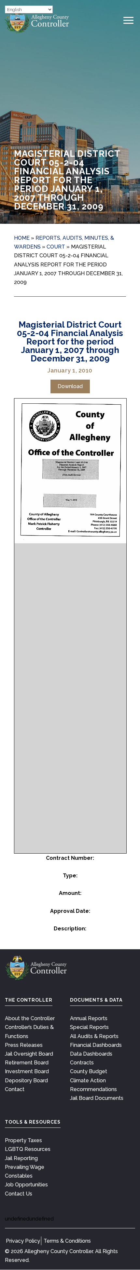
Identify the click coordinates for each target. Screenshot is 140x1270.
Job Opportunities (26, 1185)
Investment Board (27, 1071)
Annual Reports (88, 1018)
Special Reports (89, 1027)
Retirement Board (27, 1063)
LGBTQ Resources (27, 1149)
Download (70, 386)
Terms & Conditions (67, 1241)
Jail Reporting (21, 1158)
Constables (19, 1176)
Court (56, 247)
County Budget (88, 1071)
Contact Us (18, 1194)
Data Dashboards (91, 1054)
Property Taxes (23, 1140)
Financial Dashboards (96, 1045)
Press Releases (24, 1045)
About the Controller (30, 1018)
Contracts (82, 1063)
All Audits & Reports (94, 1036)
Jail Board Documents (96, 1098)
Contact (14, 1089)
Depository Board (26, 1080)
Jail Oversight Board (29, 1054)
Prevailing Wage (24, 1167)
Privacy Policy (23, 1241)
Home (22, 238)
